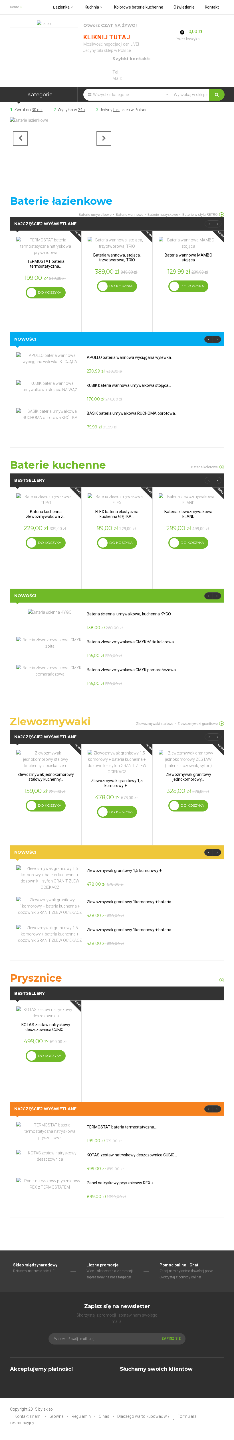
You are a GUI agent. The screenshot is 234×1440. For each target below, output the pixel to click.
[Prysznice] (221, 980)
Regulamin (81, 1416)
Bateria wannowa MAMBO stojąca (188, 257)
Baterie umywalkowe (95, 215)
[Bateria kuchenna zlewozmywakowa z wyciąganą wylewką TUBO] (45, 499)
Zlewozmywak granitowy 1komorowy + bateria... (130, 902)
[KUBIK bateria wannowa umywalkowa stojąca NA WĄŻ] (50, 386)
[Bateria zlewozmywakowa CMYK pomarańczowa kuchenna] (50, 670)
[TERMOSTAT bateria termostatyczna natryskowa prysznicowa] (45, 246)
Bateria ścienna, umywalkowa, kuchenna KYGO (129, 614)
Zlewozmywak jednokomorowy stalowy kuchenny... (45, 777)
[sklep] (44, 23)
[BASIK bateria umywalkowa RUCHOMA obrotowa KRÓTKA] (50, 414)
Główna (56, 1416)
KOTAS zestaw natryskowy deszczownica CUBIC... (45, 1027)
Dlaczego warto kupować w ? (143, 1416)
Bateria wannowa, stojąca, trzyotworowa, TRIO (117, 257)
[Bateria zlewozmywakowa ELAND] (188, 499)
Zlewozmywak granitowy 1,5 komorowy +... (117, 783)
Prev (20, 138)
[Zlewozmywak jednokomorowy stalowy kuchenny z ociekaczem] (45, 759)
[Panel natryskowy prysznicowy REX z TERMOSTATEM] (50, 1183)
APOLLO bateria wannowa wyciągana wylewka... (130, 357)
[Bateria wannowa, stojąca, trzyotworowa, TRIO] (117, 243)
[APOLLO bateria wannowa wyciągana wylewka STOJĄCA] (50, 358)
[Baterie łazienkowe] (62, 138)
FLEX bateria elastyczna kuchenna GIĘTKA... (116, 514)
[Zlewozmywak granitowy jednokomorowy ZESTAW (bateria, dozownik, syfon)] (188, 759)
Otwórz (110, 25)
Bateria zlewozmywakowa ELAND (188, 514)
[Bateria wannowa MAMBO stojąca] (188, 243)
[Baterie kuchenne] (221, 467)
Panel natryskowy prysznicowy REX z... (121, 1183)
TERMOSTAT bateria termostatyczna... (45, 264)
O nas (104, 1416)
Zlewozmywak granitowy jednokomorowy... (188, 777)
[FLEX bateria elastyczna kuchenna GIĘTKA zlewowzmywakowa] (117, 499)
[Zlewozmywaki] (221, 723)
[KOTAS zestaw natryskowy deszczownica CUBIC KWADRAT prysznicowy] (45, 1012)
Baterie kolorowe (204, 467)
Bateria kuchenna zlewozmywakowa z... (46, 514)
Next (103, 138)
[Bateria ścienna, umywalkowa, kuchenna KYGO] (50, 612)
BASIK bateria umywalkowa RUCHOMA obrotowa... (132, 413)
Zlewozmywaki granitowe (197, 724)
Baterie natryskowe (163, 215)
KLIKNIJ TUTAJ (106, 37)
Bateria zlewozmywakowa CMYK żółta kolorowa (130, 642)
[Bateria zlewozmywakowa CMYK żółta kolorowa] (50, 642)
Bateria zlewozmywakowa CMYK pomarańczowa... (132, 670)
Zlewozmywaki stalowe (154, 724)
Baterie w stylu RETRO (200, 215)
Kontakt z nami (28, 1416)
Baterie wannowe (129, 215)
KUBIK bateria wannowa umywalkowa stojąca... (129, 385)
